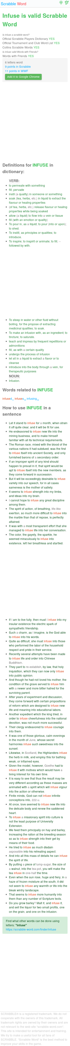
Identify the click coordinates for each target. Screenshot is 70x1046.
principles (31, 233)
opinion (27, 675)
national (61, 718)
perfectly (58, 517)
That (12, 894)
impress (28, 341)
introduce (15, 237)
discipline (58, 500)
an (21, 220)
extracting (49, 324)
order (55, 457)
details (45, 856)
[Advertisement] (35, 123)
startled (58, 543)
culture (55, 817)
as (25, 224)
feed (17, 830)
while (26, 211)
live (23, 620)
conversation (57, 530)
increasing (15, 834)
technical (38, 440)
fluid (45, 320)
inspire (17, 241)
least (22, 821)
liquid (44, 198)
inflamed (26, 761)
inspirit (30, 241)
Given (13, 765)
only (63, 453)
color (18, 534)
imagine (39, 632)
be (44, 427)
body (35, 367)
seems (15, 491)
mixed (36, 444)
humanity (50, 894)
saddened (57, 808)
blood (55, 444)
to (10, 185)
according (33, 783)
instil (12, 194)
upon (61, 224)
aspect (51, 851)
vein (48, 215)
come (18, 474)
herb (17, 757)
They (12, 667)
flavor (48, 358)
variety (13, 483)
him (61, 684)
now (46, 671)
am (15, 620)
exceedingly (33, 479)
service (46, 650)
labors (57, 710)
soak (12, 198)
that (40, 466)
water (27, 320)
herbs (26, 198)
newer (21, 688)
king (49, 714)
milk (26, 757)
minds (21, 796)
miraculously (28, 539)
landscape (32, 890)
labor (37, 645)
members (55, 470)
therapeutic (16, 371)
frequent (43, 341)
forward (28, 474)
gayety (32, 534)
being (34, 211)
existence (15, 543)
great (48, 500)
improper (21, 461)
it (14, 423)
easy (17, 778)
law (49, 667)
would (55, 466)
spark (50, 624)
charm (23, 632)
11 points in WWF (16, 71)
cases (55, 483)
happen (14, 466)
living (12, 774)
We (11, 830)
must (43, 620)
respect (14, 650)
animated (15, 787)
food (31, 843)
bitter (42, 688)
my (52, 491)
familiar (13, 440)
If (10, 461)
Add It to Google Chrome (23, 76)
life (50, 431)
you (45, 869)
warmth (44, 886)
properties (38, 202)
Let (11, 423)
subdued (43, 449)
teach (12, 341)
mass (33, 856)
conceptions (17, 800)
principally (34, 830)
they (11, 474)
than (26, 517)
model (26, 765)
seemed (14, 539)
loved (42, 680)
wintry (20, 890)
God (56, 632)
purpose (31, 821)
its (30, 440)
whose (41, 740)
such (35, 744)
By (10, 864)
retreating (40, 851)
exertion (14, 513)
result (50, 778)
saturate (28, 337)
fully (28, 620)
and (19, 341)
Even (12, 877)
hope (23, 500)
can (40, 671)
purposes (30, 371)
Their (12, 727)
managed (15, 530)
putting (17, 864)
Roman (19, 444)
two (39, 907)
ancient (38, 453)
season (61, 834)
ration (31, 834)
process (30, 354)
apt (11, 470)
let (10, 358)
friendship (31, 628)
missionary (31, 817)
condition (15, 684)
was (53, 449)
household (56, 645)
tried (56, 714)
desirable (48, 479)
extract (56, 198)
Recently (14, 654)
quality (23, 194)
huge (45, 877)
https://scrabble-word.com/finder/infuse (31, 929)
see (27, 778)
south (52, 881)
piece (28, 864)
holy (61, 667)
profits (54, 907)
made (61, 654)
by (22, 245)
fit (48, 427)
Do (11, 903)
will (40, 427)
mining (13, 436)
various (13, 449)
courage (58, 727)
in (30, 194)
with (28, 185)
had (34, 449)
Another (14, 714)
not (37, 680)
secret (50, 740)
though (19, 680)
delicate (19, 808)
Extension (15, 826)
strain (63, 423)
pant (19, 667)
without (53, 320)
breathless (39, 543)
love (23, 804)
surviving (15, 693)
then (36, 620)
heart (12, 813)
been (54, 654)
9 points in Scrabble (18, 66)
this (48, 757)
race (28, 444)
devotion (14, 722)
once (16, 804)
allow (12, 215)
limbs (57, 491)
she (64, 526)
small (45, 907)
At (10, 804)
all (26, 440)
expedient (26, 714)
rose (37, 877)
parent (25, 693)
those (61, 641)
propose (33, 324)
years (19, 697)
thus (38, 778)
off (12, 427)
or (46, 194)
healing (26, 202)
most (29, 526)
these (47, 783)
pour (16, 224)
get (54, 838)
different (20, 783)
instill (16, 233)
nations (24, 449)
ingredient (57, 333)
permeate (18, 185)
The (11, 444)
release (39, 207)
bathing (61, 757)
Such (12, 632)
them (22, 504)
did (61, 881)
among (13, 504)
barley (61, 830)
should (54, 461)
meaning (24, 710)
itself (24, 453)
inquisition (15, 671)
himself (53, 436)
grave (33, 684)
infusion (30, 333)
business (24, 436)
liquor (28, 907)
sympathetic (17, 628)
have (46, 654)
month (47, 423)
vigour (63, 787)
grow (22, 903)
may (58, 778)
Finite (12, 796)
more (36, 513)
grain (21, 912)
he (55, 534)
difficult (44, 513)
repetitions (56, 341)
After (12, 697)
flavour (13, 202)
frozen (23, 881)
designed (41, 705)
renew (42, 808)
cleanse (14, 363)
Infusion (14, 381)
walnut (15, 869)
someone (38, 194)
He (11, 431)
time (44, 774)
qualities (47, 233)
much (28, 513)
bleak (12, 890)
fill (10, 190)
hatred (51, 688)
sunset (13, 748)
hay (48, 830)
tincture (14, 337)
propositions (58, 701)
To (10, 224)
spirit (31, 461)
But (11, 479)
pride (28, 650)
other (38, 320)
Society (48, 453)
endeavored (21, 431)
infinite (56, 796)
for (20, 324)
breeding (50, 834)
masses (57, 783)
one (19, 736)
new (44, 431)
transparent (40, 526)
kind (46, 461)
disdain (48, 847)
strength (38, 491)
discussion (55, 697)
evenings (59, 736)
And (11, 680)
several (26, 654)
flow (34, 215)
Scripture (48, 899)
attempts (37, 654)
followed (14, 245)
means (13, 843)
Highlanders (50, 753)
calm (49, 736)
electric (41, 624)
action (29, 509)
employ (41, 757)
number (33, 899)
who (11, 645)
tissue (59, 215)
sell (17, 907)
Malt (39, 903)
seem (17, 886)
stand (19, 423)
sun (31, 877)
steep (16, 320)
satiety (48, 487)
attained (14, 522)
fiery (57, 877)
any (40, 461)
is (24, 487)
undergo (14, 354)
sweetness (46, 744)
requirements (53, 440)
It (10, 491)
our (26, 483)
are (32, 705)
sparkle (47, 534)
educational (44, 710)
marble (18, 517)
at (37, 834)
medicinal (15, 328)
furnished (15, 457)
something (38, 185)
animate (44, 241)
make (16, 333)
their (38, 650)
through (44, 367)
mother (35, 487)
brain (36, 496)
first (63, 449)
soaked (43, 211)
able (63, 632)
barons (26, 457)
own (38, 774)
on (43, 830)
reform (16, 705)
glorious (39, 736)
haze (12, 881)
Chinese (49, 658)
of (11, 207)
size (60, 864)
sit (14, 358)
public (18, 675)
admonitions (17, 345)
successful (55, 722)
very (11, 783)
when (55, 423)
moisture (34, 881)
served (42, 684)
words (35, 637)
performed (21, 645)
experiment (34, 697)
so (22, 513)
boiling (13, 324)
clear (25, 427)
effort (52, 526)
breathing (44, 509)
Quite (12, 641)
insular (13, 624)
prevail (27, 466)
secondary (44, 457)
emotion (29, 220)
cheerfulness (36, 718)
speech (33, 483)
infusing (33, 398)
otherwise (37, 791)
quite (18, 427)
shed (15, 228)
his (28, 637)
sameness (15, 487)
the (64, 198)
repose (43, 517)
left (25, 543)
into (40, 215)
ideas (18, 496)
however (37, 765)
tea (19, 198)
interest (21, 774)
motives (31, 770)
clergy (20, 727)
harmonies (16, 744)
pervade (18, 190)
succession (44, 474)
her (46, 530)
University (46, 821)
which (27, 671)
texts (58, 899)
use (56, 427)
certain (30, 350)
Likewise (14, 753)
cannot (15, 500)
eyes (36, 761)
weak (12, 761)
